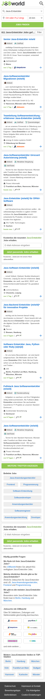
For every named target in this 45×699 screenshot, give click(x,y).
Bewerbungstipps (12, 690)
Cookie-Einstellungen (31, 695)
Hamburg (26, 598)
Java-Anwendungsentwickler (22, 478)
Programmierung (30, 484)
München (8, 601)
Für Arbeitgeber (33, 690)
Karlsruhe (23, 674)
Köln (7, 668)
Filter (39, 32)
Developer (35, 517)
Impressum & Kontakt (31, 686)
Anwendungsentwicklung (16, 517)
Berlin (18, 598)
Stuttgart (36, 668)
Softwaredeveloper (22, 498)
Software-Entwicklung (22, 491)
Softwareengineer (22, 511)
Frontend (11, 484)
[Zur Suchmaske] (42, 3)
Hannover (9, 674)
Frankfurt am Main (21, 668)
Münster (36, 674)
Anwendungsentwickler (22, 504)
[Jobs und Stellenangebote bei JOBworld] (13, 3)
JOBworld (11, 567)
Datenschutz (10, 686)
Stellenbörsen (10, 695)
